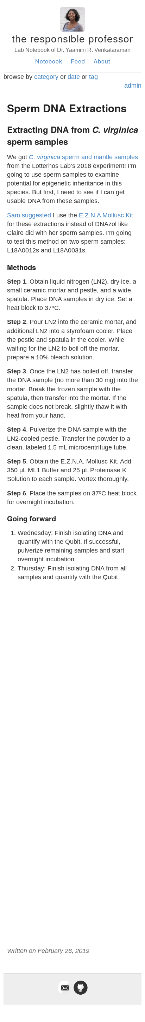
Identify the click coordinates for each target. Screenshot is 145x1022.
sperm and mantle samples (83, 157)
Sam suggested (29, 215)
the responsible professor (72, 38)
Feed (78, 61)
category (46, 76)
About (102, 61)
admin (132, 85)
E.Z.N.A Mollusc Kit (106, 215)
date (74, 76)
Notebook (48, 61)
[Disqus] (72, 674)
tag (93, 76)
